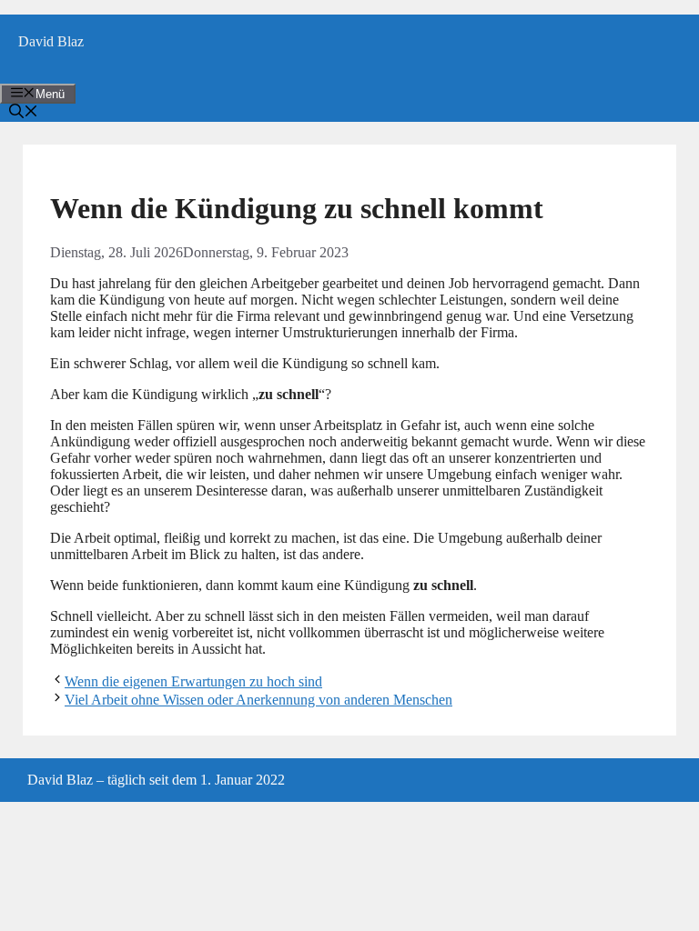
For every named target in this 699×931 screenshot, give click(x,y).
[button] (23, 113)
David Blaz (51, 41)
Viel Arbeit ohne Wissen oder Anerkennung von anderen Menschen (258, 699)
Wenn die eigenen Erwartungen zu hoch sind (193, 681)
